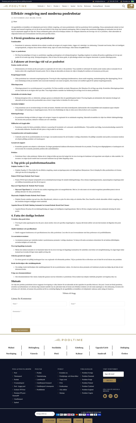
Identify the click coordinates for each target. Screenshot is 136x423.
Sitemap (62, 393)
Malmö (11, 347)
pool (42, 223)
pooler (76, 100)
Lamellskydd (41, 379)
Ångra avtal (63, 379)
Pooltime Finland (87, 383)
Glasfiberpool (18, 399)
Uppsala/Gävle (102, 347)
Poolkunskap (63, 386)
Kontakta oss (126, 1)
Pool (15, 373)
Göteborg (79, 347)
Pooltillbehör (41, 389)
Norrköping (11, 353)
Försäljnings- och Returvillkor (68, 376)
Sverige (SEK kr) (41, 414)
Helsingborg (34, 347)
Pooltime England (87, 389)
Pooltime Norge (87, 379)
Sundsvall (102, 353)
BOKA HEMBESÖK (64, 420)
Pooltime (97, 412)
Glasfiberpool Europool (44, 383)
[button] (41, 6)
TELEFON (78, 420)
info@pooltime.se (100, 1)
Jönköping (124, 347)
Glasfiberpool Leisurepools (45, 386)
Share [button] (15, 21)
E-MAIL (88, 420)
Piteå (56, 353)
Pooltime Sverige (87, 373)
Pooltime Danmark (88, 376)
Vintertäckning (41, 376)
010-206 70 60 (114, 1)
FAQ (61, 383)
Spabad (16, 402)
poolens (102, 55)
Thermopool (18, 376)
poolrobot (104, 31)
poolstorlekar (36, 192)
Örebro (124, 353)
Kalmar (79, 353)
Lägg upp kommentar (21, 330)
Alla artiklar (63, 389)
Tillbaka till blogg (69, 293)
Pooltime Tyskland (88, 386)
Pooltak (16, 379)
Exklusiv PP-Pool (19, 389)
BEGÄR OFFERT (49, 420)
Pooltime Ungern (87, 393)
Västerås (34, 353)
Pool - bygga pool (19, 386)
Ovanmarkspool (19, 383)
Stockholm (56, 347)
